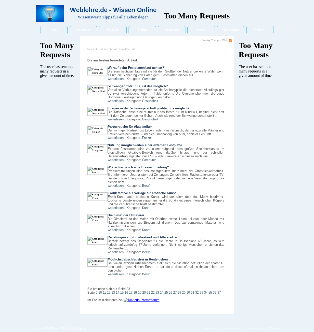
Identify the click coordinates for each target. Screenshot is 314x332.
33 (201, 292)
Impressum (208, 328)
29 (183, 292)
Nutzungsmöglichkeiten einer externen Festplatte (145, 145)
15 (122, 292)
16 (126, 292)
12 (108, 292)
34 (206, 292)
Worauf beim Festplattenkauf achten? (136, 68)
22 (153, 292)
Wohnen (260, 29)
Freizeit (142, 29)
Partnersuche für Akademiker (130, 127)
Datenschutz (255, 328)
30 (188, 292)
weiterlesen (116, 79)
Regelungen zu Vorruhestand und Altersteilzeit (143, 237)
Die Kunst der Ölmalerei (126, 215)
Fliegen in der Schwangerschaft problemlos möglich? (149, 108)
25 (166, 292)
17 (130, 292)
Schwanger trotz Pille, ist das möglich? (138, 86)
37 (219, 292)
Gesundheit (172, 29)
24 (161, 292)
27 (175, 292)
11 (104, 292)
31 (192, 292)
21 (148, 292)
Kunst (201, 29)
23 (157, 292)
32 (197, 292)
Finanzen (113, 29)
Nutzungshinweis (231, 328)
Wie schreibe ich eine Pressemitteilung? (138, 167)
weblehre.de (77, 328)
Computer (83, 29)
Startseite (113, 49)
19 (139, 292)
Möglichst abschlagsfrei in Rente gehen (138, 259)
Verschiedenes (230, 29)
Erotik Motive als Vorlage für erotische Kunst (142, 193)
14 (117, 292)
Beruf (54, 29)
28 (179, 292)
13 (113, 292)
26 (170, 292)
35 (210, 292)
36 (214, 292)
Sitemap (273, 328)
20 (144, 292)
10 (100, 292)
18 (135, 292)
